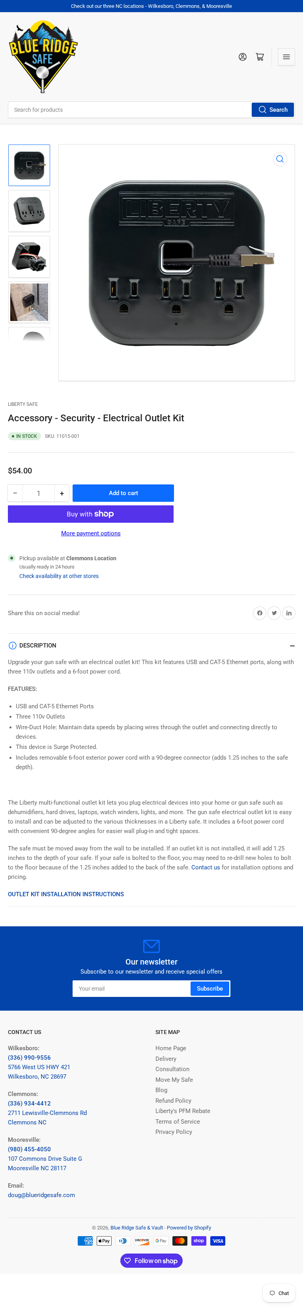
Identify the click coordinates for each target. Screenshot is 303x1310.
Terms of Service (177, 1121)
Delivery (165, 1058)
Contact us (205, 867)
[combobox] (151, 109)
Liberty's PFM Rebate (182, 1111)
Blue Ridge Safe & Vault (136, 1228)
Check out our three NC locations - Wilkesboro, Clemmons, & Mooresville (151, 6)
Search (278, 109)
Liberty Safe (23, 404)
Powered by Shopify (189, 1228)
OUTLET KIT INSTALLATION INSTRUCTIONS (66, 894)
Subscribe (210, 988)
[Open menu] (286, 57)
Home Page (170, 1048)
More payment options (91, 533)
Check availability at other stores (59, 576)
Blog (161, 1090)
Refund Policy (173, 1100)
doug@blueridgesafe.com (41, 1195)
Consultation (172, 1069)
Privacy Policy (173, 1131)
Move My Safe (174, 1079)
